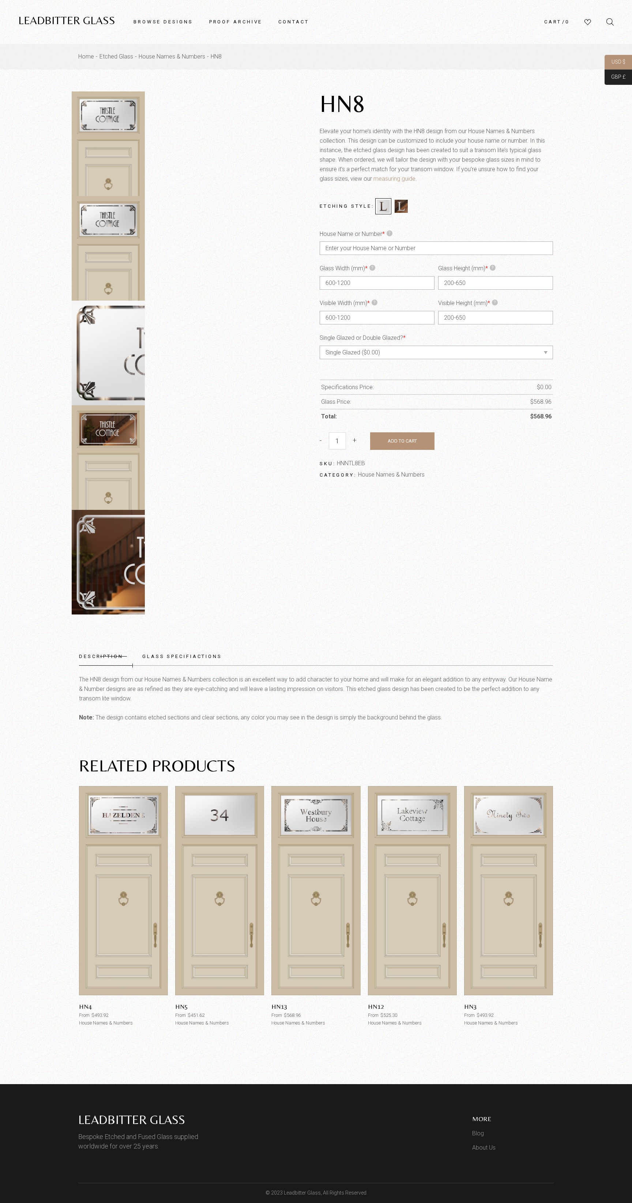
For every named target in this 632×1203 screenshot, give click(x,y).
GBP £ (615, 77)
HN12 (376, 1006)
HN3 (470, 1006)
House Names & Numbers (391, 474)
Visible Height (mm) (467, 303)
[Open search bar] (610, 22)
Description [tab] (101, 656)
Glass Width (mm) (346, 268)
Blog (478, 1133)
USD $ (615, 62)
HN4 (85, 1006)
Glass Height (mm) (466, 268)
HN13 (279, 1006)
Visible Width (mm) (348, 303)
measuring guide (394, 178)
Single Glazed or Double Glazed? (363, 337)
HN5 (181, 1006)
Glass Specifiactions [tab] (182, 656)
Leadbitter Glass (66, 20)
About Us (484, 1147)
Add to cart (402, 441)
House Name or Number (355, 233)
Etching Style (346, 206)
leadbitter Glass (131, 1119)
